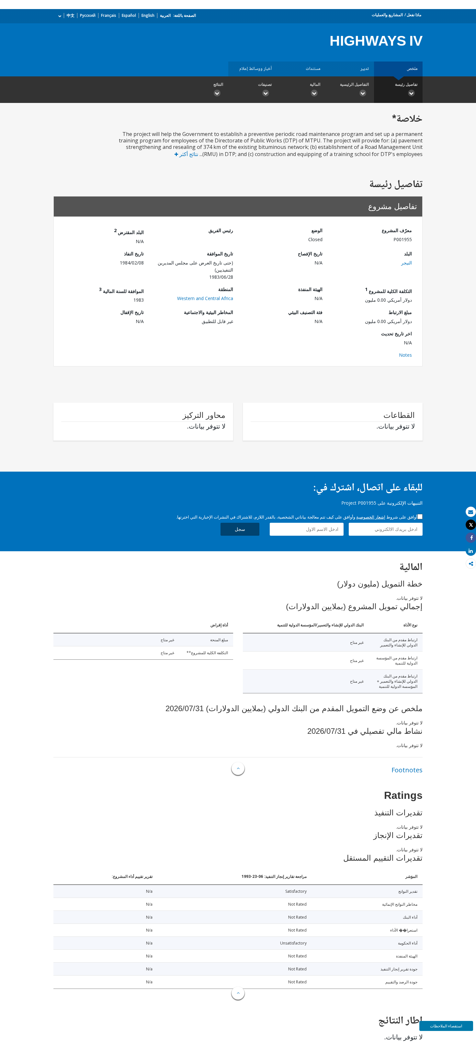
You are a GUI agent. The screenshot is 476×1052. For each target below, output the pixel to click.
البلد (408, 254)
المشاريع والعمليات (387, 14)
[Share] (471, 537)
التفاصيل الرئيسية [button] (354, 84)
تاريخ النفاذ (134, 254)
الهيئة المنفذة (310, 289)
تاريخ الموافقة (220, 254)
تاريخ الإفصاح (310, 254)
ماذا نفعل (414, 14)
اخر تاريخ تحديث (396, 333)
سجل (240, 529)
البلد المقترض (129, 231)
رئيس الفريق (221, 230)
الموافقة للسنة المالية (121, 290)
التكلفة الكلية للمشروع (388, 290)
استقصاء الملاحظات (446, 1026)
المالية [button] (315, 84)
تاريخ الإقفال (132, 312)
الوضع (317, 230)
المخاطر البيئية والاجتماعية (208, 312)
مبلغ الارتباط (400, 312)
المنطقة (225, 289)
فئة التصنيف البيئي (305, 312)
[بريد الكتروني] (471, 511)
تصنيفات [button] (265, 84)
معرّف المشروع (397, 230)
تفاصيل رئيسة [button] (406, 84)
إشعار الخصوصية (370, 517)
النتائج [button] (218, 84)
